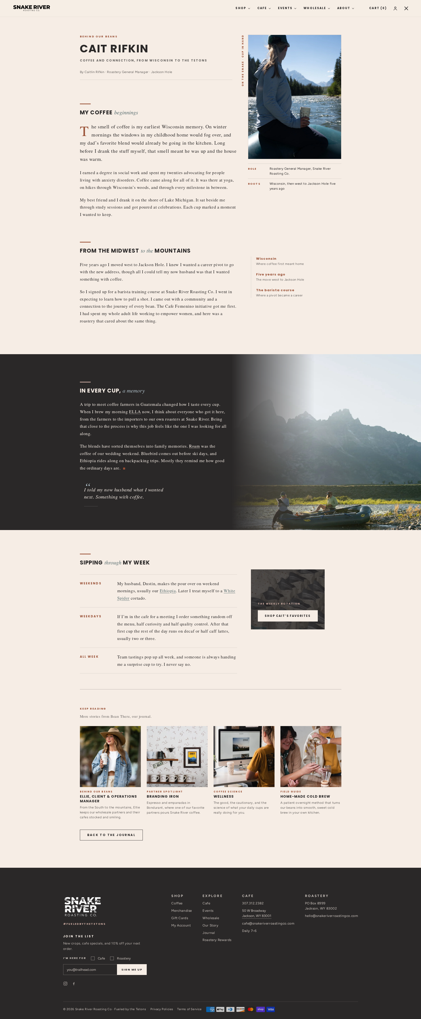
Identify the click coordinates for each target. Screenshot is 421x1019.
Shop (240, 8)
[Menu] (406, 8)
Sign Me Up (131, 970)
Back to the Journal (111, 835)
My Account (181, 925)
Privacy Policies (161, 1009)
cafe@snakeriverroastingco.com (268, 923)
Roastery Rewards (217, 940)
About (343, 8)
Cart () (378, 8)
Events (285, 8)
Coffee (177, 903)
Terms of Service (189, 1009)
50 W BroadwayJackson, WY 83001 (256, 913)
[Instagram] (65, 983)
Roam (194, 446)
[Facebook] (74, 983)
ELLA (135, 411)
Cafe (262, 8)
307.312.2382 (253, 903)
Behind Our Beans (99, 36)
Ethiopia (168, 590)
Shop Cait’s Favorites (288, 616)
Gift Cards (179, 918)
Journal (209, 933)
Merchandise (181, 911)
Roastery (124, 958)
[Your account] (395, 8)
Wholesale (315, 8)
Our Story (210, 925)
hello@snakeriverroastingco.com (331, 916)
